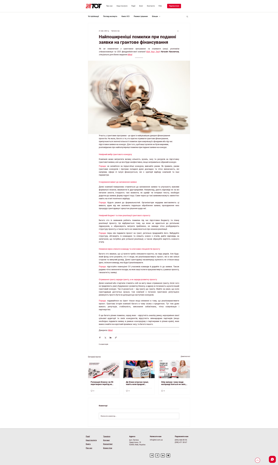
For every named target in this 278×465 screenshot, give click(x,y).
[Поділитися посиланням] (116, 337)
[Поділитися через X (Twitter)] (105, 337)
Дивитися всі (185, 356)
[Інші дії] (178, 31)
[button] (187, 16)
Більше (155, 16)
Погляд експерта (110, 16)
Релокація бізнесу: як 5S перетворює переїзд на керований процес (102, 383)
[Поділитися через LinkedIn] (110, 337)
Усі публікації (93, 16)
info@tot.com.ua (156, 440)
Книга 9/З (125, 16)
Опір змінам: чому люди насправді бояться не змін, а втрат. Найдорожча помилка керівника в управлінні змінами (173, 383)
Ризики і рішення (141, 16)
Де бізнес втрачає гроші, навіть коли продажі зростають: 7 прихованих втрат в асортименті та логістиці (137, 383)
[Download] (152, 455)
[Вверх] (257, 460)
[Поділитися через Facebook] (100, 337)
